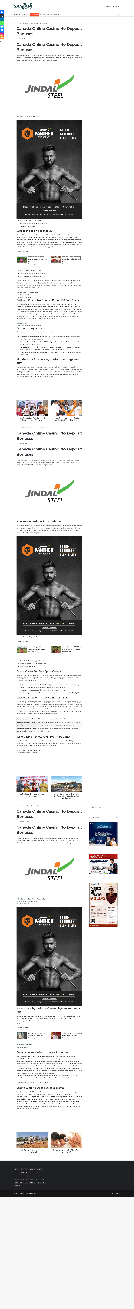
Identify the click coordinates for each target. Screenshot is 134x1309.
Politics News (18, 1182)
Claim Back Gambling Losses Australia (28, 325)
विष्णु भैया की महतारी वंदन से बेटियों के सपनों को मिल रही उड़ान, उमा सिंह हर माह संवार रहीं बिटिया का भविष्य (63, 14)
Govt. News (18, 1176)
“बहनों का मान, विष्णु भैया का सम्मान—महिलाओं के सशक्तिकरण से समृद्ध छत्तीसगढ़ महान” (37, 259)
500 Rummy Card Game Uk (25, 1045)
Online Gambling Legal (23, 297)
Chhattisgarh (24, 1169)
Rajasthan (32, 1182)
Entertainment (37, 1173)
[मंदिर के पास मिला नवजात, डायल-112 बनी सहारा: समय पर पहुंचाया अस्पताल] (22, 1035)
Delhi (22, 1173)
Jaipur (30, 1176)
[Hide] (0, 41)
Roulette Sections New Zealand (26, 752)
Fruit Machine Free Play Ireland (26, 637)
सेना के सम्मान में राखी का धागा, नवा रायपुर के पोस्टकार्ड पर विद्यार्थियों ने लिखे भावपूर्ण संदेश (71, 259)
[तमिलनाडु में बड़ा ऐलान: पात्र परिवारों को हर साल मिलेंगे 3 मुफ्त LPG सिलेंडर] (56, 1035)
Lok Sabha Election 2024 (21, 1179)
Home (19, 23)
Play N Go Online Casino (24, 904)
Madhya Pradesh (34, 1179)
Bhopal (16, 1169)
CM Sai (16, 1173)
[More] (2, 37)
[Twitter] (2, 26)
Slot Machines (21, 323)
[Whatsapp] (2, 23)
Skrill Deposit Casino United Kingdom (28, 750)
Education (28, 1173)
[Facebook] (2, 12)
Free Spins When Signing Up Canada (28, 116)
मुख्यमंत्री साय (17, 1185)
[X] (2, 15)
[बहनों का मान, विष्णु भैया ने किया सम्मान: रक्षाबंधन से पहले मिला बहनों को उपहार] (22, 649)
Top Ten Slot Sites (22, 1047)
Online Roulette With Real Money (27, 292)
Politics (43, 1179)
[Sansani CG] (24, 6)
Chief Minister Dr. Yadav (36, 1169)
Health (25, 1176)
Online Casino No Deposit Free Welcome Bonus (31, 899)
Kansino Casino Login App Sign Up (27, 901)
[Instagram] (2, 34)
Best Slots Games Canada (24, 295)
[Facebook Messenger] (2, 30)
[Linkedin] (2, 19)
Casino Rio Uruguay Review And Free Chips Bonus (32, 1082)
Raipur (25, 1182)
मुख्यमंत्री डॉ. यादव (41, 1182)
